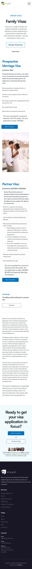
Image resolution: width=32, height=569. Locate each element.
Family (3, 496)
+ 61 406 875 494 (6, 543)
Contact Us (4, 527)
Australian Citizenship (7, 504)
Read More (12, 305)
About (2, 519)
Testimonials (4, 522)
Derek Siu (20, 565)
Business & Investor (6, 499)
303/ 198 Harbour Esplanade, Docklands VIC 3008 (7, 550)
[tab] (15, 45)
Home (2, 516)
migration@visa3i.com (7, 538)
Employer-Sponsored (6, 493)
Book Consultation (9, 127)
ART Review (4, 502)
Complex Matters (5, 507)
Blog (2, 525)
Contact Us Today (16, 441)
